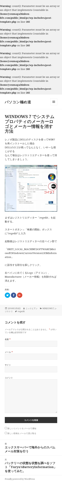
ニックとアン (32, 308)
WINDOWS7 (48, 308)
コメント (9, 377)
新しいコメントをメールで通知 (21, 428)
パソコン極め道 (18, 101)
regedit (21, 311)
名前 (8, 339)
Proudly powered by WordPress (20, 479)
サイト (8, 364)
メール (9, 352)
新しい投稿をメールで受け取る (21, 433)
